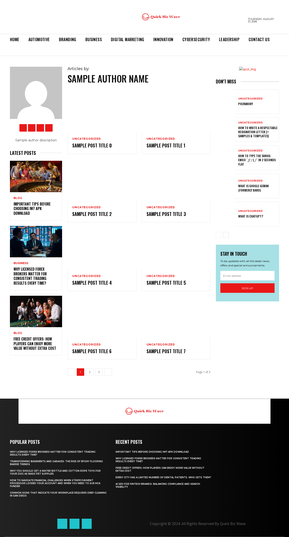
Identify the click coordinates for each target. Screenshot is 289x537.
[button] (13, 50)
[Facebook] (23, 128)
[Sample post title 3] (176, 180)
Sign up (247, 288)
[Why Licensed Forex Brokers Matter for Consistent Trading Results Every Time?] (36, 241)
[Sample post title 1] (176, 111)
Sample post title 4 (92, 282)
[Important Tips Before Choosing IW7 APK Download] (36, 176)
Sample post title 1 (166, 145)
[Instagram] (31, 128)
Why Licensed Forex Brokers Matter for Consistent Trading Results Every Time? (30, 276)
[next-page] (226, 235)
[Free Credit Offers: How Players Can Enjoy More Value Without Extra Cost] (36, 311)
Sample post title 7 (166, 351)
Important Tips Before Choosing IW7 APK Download (32, 208)
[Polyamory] (225, 101)
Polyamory (245, 103)
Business (21, 263)
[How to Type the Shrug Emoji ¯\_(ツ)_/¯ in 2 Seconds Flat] (225, 157)
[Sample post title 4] (102, 248)
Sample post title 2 (92, 214)
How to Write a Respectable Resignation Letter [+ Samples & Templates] (257, 131)
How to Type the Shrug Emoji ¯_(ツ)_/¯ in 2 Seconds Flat (257, 159)
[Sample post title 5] (176, 248)
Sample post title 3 (166, 214)
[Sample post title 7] (176, 317)
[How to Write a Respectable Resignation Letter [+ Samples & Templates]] (225, 129)
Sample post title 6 (92, 351)
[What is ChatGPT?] (225, 214)
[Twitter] (40, 128)
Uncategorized (86, 138)
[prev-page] (218, 235)
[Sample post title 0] (102, 111)
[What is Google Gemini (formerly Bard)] (225, 186)
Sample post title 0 (92, 145)
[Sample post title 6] (102, 317)
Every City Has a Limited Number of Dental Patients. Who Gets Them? (163, 477)
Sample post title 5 (166, 282)
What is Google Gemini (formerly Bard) (253, 187)
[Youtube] (49, 128)
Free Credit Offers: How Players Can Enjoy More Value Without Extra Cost (35, 343)
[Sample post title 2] (102, 180)
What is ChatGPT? (250, 216)
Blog (18, 198)
